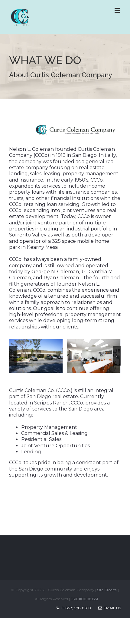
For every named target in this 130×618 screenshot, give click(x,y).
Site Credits (106, 590)
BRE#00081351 (84, 599)
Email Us (111, 608)
